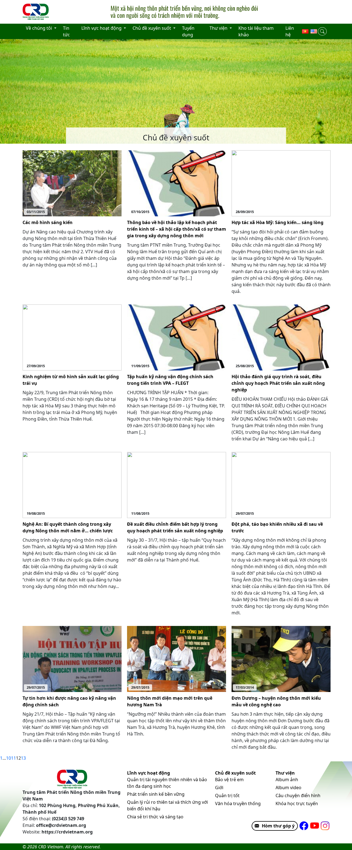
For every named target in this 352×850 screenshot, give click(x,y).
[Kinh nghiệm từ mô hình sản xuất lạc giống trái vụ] (72, 337)
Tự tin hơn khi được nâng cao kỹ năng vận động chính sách (69, 701)
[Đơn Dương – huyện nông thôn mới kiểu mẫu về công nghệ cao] (281, 658)
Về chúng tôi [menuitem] (39, 28)
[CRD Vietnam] (36, 12)
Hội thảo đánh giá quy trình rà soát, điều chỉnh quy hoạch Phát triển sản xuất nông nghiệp (278, 383)
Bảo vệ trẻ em (229, 780)
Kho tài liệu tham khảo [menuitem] (256, 31)
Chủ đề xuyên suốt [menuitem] (152, 28)
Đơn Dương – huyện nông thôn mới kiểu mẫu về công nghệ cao (276, 701)
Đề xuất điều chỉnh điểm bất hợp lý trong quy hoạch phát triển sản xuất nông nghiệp (175, 527)
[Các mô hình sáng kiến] (72, 183)
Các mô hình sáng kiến (48, 222)
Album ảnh (287, 780)
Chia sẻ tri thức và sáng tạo (155, 817)
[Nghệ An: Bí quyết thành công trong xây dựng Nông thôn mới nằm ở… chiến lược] (72, 484)
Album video (288, 787)
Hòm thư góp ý (278, 826)
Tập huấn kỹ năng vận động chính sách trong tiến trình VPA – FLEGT (170, 380)
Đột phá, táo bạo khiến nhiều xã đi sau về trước (277, 527)
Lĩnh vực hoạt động (148, 773)
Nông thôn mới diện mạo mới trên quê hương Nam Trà (169, 701)
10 (8, 758)
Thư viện (285, 773)
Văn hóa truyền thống (238, 803)
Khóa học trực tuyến (297, 803)
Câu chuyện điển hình (298, 795)
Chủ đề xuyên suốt (235, 773)
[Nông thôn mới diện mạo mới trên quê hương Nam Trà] (176, 658)
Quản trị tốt (227, 795)
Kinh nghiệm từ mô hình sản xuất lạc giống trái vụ (71, 380)
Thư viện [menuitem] (219, 28)
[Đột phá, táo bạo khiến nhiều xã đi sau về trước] (281, 484)
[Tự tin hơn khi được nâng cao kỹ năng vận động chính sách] (72, 658)
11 (13, 758)
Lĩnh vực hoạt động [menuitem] (102, 28)
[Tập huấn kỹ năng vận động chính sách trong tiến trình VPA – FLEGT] (176, 337)
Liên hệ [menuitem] (289, 31)
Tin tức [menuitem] (66, 31)
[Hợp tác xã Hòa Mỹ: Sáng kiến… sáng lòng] (281, 183)
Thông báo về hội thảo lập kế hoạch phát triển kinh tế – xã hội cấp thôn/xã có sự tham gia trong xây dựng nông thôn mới (176, 229)
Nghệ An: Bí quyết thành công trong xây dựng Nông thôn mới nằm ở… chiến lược (68, 527)
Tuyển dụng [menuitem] (188, 31)
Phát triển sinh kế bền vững (156, 794)
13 (23, 758)
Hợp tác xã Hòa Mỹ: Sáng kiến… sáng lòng (277, 222)
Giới (219, 787)
